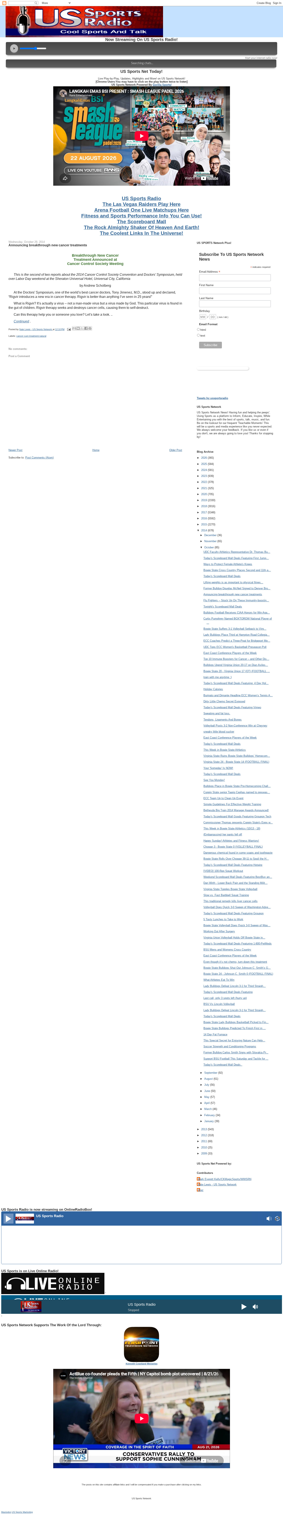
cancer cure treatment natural (31, 336)
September (211, 1072)
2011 (204, 1141)
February (210, 1115)
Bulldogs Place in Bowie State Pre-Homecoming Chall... (237, 786)
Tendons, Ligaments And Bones (222, 719)
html (203, 329)
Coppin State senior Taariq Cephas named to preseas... (236, 792)
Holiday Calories (213, 689)
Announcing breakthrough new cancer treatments (232, 594)
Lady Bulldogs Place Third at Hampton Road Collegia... (236, 634)
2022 (204, 482)
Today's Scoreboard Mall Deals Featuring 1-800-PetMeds (237, 943)
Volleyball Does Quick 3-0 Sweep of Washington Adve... (237, 907)
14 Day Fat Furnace (215, 1034)
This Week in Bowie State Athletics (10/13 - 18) (231, 828)
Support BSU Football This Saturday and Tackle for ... (235, 1058)
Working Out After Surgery (219, 931)
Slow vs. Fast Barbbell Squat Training (226, 895)
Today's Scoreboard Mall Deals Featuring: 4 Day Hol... (235, 683)
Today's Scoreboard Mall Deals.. (222, 1064)
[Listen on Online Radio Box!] (277, 1219)
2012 (204, 1135)
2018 (204, 506)
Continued (21, 321)
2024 (204, 470)
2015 (204, 524)
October (209, 547)
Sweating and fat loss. (216, 713)
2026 (204, 457)
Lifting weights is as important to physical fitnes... (233, 582)
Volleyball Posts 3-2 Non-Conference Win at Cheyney (235, 725)
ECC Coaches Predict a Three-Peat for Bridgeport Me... (236, 640)
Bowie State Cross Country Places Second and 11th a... (237, 570)
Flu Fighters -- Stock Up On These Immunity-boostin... (236, 600)
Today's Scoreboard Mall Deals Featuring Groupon (233, 913)
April (207, 1103)
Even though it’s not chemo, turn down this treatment (235, 961)
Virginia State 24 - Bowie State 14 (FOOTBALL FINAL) (236, 761)
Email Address (209, 272)
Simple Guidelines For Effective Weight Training (232, 804)
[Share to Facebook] (86, 328)
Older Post (175, 450)
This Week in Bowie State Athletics (224, 749)
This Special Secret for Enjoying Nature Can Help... (234, 1040)
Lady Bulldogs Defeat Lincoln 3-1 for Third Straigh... (234, 986)
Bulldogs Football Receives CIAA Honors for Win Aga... (236, 612)
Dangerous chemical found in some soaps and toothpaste (237, 852)
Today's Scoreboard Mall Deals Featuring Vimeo (232, 707)
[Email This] (74, 328)
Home (95, 450)
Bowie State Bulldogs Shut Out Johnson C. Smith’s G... (237, 967)
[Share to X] (82, 328)
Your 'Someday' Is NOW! (218, 768)
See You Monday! (214, 780)
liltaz (200, 1190)
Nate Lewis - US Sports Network (217, 1184)
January (209, 1121)
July (207, 1084)
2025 (204, 464)
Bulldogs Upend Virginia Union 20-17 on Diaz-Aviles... (235, 665)
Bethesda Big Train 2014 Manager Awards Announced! (236, 810)
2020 (204, 494)
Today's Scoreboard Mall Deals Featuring (228, 992)
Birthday (204, 311)
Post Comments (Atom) (39, 457)
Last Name (206, 298)
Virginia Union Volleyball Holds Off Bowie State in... (234, 937)
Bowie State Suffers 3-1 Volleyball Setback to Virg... (234, 628)
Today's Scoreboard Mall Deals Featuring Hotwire (232, 864)
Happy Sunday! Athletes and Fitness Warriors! (231, 840)
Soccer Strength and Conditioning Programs (229, 1046)
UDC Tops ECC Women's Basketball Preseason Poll (234, 647)
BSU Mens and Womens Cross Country (227, 949)
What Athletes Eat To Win (218, 979)
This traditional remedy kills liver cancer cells (230, 901)
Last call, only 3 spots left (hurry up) (225, 998)
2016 (204, 518)
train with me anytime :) (217, 677)
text (202, 335)
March (208, 1109)
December (210, 535)
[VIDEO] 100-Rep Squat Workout (223, 870)
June (207, 1091)
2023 (204, 476)
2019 (204, 500)
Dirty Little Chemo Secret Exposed (224, 701)
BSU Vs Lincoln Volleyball (219, 1004)
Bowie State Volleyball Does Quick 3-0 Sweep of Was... (236, 925)
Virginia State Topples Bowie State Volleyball (230, 889)
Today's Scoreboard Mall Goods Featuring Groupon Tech (237, 816)
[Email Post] (68, 329)
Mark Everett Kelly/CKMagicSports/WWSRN (224, 1179)
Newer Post (15, 450)
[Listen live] (8, 1219)
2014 (204, 530)
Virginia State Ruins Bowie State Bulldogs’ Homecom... (236, 755)
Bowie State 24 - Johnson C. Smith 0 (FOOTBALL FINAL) (238, 973)
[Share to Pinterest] (90, 328)
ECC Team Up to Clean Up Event (223, 798)
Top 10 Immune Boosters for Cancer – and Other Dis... (236, 659)
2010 (204, 1147)
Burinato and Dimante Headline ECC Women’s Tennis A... (238, 695)
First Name (206, 285)
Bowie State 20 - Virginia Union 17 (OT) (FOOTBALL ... (236, 671)
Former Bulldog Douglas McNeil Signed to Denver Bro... (236, 588)
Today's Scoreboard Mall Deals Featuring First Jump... (236, 558)
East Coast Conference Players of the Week (230, 653)
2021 (204, 488)
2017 (204, 512)
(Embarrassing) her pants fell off (222, 834)
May (207, 1097)
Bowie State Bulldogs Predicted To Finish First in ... (234, 1028)
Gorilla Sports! (162, 84)
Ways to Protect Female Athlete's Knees (227, 564)
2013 (204, 1129)
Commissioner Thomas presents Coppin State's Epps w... (238, 822)
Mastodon (6, 1512)
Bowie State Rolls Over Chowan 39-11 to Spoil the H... (236, 858)
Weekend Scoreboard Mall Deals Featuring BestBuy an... (237, 876)
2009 (204, 1153)
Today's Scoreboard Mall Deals (222, 576)
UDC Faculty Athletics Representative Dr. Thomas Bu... (236, 552)
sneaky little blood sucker (218, 731)
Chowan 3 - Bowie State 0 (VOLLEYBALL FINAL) (233, 846)
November (210, 541)
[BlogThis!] (78, 328)
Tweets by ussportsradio (212, 398)
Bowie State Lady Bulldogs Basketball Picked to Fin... (235, 1022)
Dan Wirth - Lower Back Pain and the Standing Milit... (235, 882)
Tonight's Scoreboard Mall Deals (222, 606)
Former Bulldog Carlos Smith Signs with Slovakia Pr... (235, 1052)
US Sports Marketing (22, 1512)
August (209, 1078)
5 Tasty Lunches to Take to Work (223, 919)
